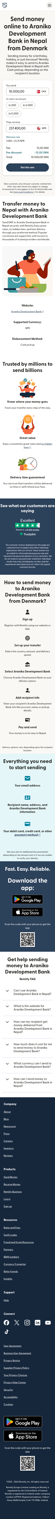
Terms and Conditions (24, 192)
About (7, 1112)
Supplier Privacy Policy (16, 1368)
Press (6, 1134)
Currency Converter (15, 1264)
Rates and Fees (12, 1228)
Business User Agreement (17, 1353)
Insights (8, 1279)
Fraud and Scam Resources (19, 1242)
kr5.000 (13, 113)
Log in (7, 1199)
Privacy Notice (12, 1360)
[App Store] (27, 912)
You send (11, 85)
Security (8, 1390)
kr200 (12, 105)
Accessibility (11, 1397)
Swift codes (10, 1235)
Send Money (10, 1177)
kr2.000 (28, 105)
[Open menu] (49, 5)
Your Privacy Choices (15, 1375)
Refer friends (11, 1271)
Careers (8, 1141)
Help (6, 1300)
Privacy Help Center (15, 1382)
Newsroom (10, 1126)
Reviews (8, 1156)
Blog (6, 1119)
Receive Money (12, 1184)
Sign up (8, 1206)
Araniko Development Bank (27, 311)
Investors (9, 1148)
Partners (8, 1249)
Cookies (8, 1404)
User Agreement (12, 1346)
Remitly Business (13, 1192)
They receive (13, 122)
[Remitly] (4, 5)
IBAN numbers (11, 1257)
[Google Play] (27, 899)
